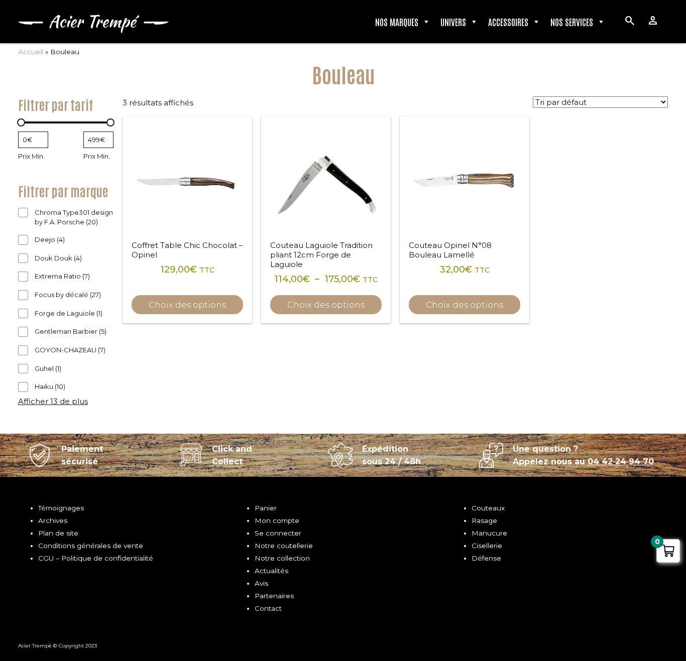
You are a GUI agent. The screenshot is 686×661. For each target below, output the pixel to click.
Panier (266, 508)
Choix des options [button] (187, 305)
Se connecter (278, 533)
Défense (486, 558)
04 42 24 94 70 (621, 461)
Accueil (30, 52)
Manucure (489, 533)
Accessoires (508, 22)
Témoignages (61, 508)
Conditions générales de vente (90, 546)
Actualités (271, 571)
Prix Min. (31, 156)
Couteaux (488, 508)
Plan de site (58, 533)
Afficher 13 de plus (53, 401)
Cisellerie (487, 546)
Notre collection (282, 558)
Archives (52, 520)
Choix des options (326, 305)
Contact (268, 608)
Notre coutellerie (284, 546)
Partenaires (274, 596)
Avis (261, 583)
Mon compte (277, 520)
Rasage (484, 520)
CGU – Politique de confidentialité (95, 558)
